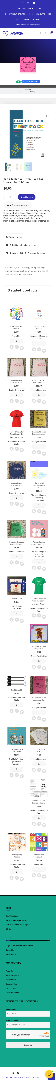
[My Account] (40, 33)
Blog (31, 14)
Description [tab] (15, 237)
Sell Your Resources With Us (17, 920)
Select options (12, 449)
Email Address (12, 1021)
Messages (36, 19)
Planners (30, 213)
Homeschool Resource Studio (28, 77)
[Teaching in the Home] (13, 33)
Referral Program (12, 975)
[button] (46, 116)
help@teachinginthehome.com (29, 8)
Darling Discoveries (16, 390)
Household (8, 213)
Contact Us (10, 950)
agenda (43, 213)
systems (42, 221)
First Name (11, 1010)
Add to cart (28, 197)
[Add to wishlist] (22, 348)
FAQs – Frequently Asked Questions (19, 946)
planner (20, 221)
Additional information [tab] (22, 245)
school (33, 221)
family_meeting (35, 215)
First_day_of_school (13, 218)
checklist (13, 215)
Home (46, 210)
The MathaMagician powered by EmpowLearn (38, 497)
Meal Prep (20, 213)
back (5, 215)
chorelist (22, 215)
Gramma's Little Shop (39, 656)
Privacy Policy (11, 988)
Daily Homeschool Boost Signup (28, 25)
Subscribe (28, 1045)
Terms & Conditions (13, 993)
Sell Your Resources (43, 14)
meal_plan (29, 218)
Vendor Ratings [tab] (36, 253)
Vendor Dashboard (23, 19)
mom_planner (9, 221)
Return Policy (11, 954)
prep (27, 221)
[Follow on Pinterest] (34, 3)
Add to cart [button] (12, 347)
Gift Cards (9, 929)
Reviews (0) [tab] (16, 253)
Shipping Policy (11, 984)
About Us (9, 971)
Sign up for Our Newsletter (15, 14)
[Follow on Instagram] (28, 3)
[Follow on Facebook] (22, 3)
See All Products (12, 916)
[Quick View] (17, 347)
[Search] (45, 33)
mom (37, 218)
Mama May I (16, 336)
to (48, 221)
